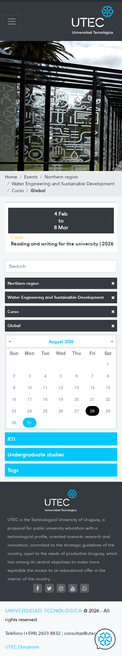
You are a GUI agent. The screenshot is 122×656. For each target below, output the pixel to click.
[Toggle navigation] (12, 21)
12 (61, 387)
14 (92, 387)
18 (45, 399)
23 (14, 410)
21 (92, 399)
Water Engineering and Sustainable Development (55, 297)
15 (108, 387)
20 (77, 399)
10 (29, 387)
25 (45, 410)
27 (77, 410)
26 (61, 410)
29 (108, 410)
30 (14, 422)
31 (29, 422)
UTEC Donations (22, 647)
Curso (13, 311)
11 (45, 387)
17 (29, 399)
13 (77, 387)
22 (108, 399)
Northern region (23, 283)
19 (61, 399)
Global (13, 325)
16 (14, 399)
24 (29, 410)
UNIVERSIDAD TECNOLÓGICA (43, 611)
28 (92, 410)
